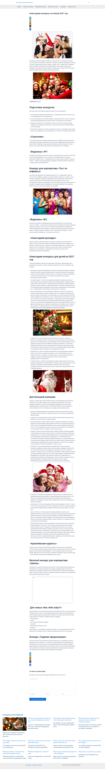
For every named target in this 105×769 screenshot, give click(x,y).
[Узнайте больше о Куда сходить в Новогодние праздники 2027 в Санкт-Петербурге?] (65, 752)
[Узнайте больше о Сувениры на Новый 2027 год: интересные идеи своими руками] (40, 741)
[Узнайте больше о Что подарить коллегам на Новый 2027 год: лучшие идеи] (14, 741)
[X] (52, 26)
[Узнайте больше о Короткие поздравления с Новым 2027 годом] (40, 752)
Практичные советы (53, 6)
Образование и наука (40, 6)
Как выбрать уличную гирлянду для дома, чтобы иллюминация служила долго (63, 724)
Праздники (63, 6)
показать (38, 101)
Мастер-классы (72, 6)
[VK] (52, 17)
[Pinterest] (52, 24)
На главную (28, 765)
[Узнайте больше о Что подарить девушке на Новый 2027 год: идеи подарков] (90, 741)
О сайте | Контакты (37, 765)
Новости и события (28, 6)
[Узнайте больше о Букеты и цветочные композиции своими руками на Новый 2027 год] (65, 741)
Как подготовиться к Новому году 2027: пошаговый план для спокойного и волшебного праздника (90, 726)
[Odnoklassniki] (52, 21)
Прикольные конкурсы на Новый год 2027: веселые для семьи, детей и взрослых (14, 734)
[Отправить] (52, 29)
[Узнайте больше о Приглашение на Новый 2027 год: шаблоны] (90, 751)
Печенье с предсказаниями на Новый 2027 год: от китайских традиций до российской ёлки (39, 726)
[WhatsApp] (52, 23)
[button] (88, 2)
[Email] (52, 28)
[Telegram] (52, 19)
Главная (19, 6)
